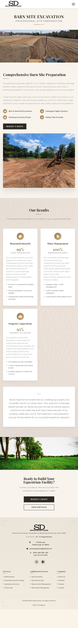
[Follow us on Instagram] (36, 561)
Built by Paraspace (39, 605)
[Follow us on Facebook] (43, 561)
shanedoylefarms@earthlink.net (40, 549)
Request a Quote (14, 126)
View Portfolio (39, 507)
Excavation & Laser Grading (14, 580)
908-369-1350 (43, 553)
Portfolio (61, 580)
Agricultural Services (12, 584)
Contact (61, 588)
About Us (61, 577)
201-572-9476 (42, 555)
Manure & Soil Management (41, 584)
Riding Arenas (9, 577)
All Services (9, 588)
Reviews (61, 584)
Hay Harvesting (37, 577)
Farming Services (38, 580)
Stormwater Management (40, 588)
